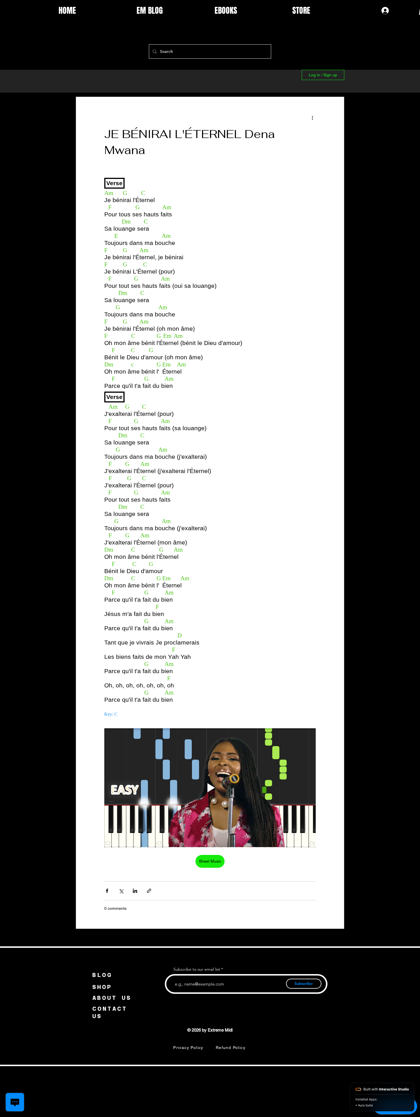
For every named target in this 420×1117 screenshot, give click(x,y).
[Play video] (210, 787)
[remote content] (210, 446)
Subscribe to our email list (196, 969)
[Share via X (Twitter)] (121, 890)
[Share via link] (149, 890)
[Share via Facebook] (107, 890)
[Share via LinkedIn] (135, 890)
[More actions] (312, 117)
